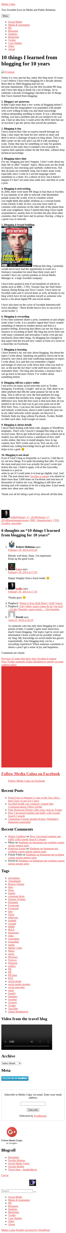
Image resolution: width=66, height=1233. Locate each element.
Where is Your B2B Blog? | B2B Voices (40, 603)
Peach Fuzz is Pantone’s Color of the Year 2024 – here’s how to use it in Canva (34, 799)
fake (10, 911)
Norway (12, 960)
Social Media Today (19, 1163)
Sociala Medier (16, 1166)
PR (10, 27)
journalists (13, 941)
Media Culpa (8, 4)
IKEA (11, 929)
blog (10, 887)
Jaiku (11, 935)
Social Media (15, 21)
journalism (13, 938)
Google (12, 923)
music (11, 953)
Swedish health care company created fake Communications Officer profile (30, 805)
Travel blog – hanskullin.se (22, 1169)
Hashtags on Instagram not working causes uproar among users (33, 850)
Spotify (12, 993)
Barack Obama (16, 884)
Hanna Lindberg (17, 836)
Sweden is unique (39, 476)
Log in (4, 1175)
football (12, 920)
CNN (56, 520)
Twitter (12, 40)
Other (11, 46)
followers (13, 917)
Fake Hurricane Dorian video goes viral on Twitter (35, 809)
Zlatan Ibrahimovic (18, 1011)
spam (11, 990)
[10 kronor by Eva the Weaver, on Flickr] (8, 72)
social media (14, 981)
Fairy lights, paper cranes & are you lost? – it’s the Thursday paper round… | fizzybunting (35, 608)
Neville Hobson (16, 1160)
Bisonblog (13, 1157)
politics (12, 966)
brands (11, 893)
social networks (16, 987)
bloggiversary (44, 520)
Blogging (13, 31)
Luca (19, 569)
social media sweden (19, 984)
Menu (5, 16)
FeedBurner (40, 1115)
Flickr (11, 914)
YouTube (13, 1008)
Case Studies (15, 43)
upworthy (16, 523)
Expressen (13, 905)
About (11, 49)
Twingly (12, 1002)
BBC (33, 520)
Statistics (12, 34)
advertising (14, 878)
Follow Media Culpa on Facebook (30, 774)
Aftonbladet (14, 881)
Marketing (13, 37)
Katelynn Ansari (17, 848)
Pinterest (12, 963)
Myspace (13, 957)
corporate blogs (16, 896)
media (11, 944)
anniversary (23, 520)
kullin (13, 517)
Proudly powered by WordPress (33, 1230)
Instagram (13, 932)
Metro (11, 950)
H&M (11, 926)
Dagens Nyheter (17, 899)
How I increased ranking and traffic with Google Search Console (34, 838)
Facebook (13, 908)
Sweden (5, 523)
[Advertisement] (26, 716)
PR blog (12, 975)
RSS (10, 978)
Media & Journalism (19, 24)
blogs (11, 890)
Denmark (13, 902)
